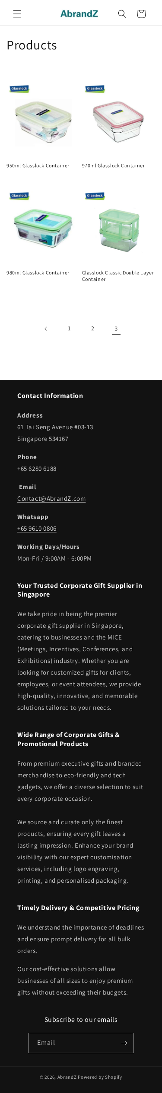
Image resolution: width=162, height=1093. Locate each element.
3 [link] (116, 328)
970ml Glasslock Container (113, 165)
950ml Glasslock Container (38, 165)
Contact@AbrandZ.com (51, 498)
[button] (17, 13)
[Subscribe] (123, 1043)
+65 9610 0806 (37, 528)
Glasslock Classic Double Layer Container (118, 276)
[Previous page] (46, 328)
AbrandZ (67, 1077)
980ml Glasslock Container (38, 272)
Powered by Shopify (100, 1077)
